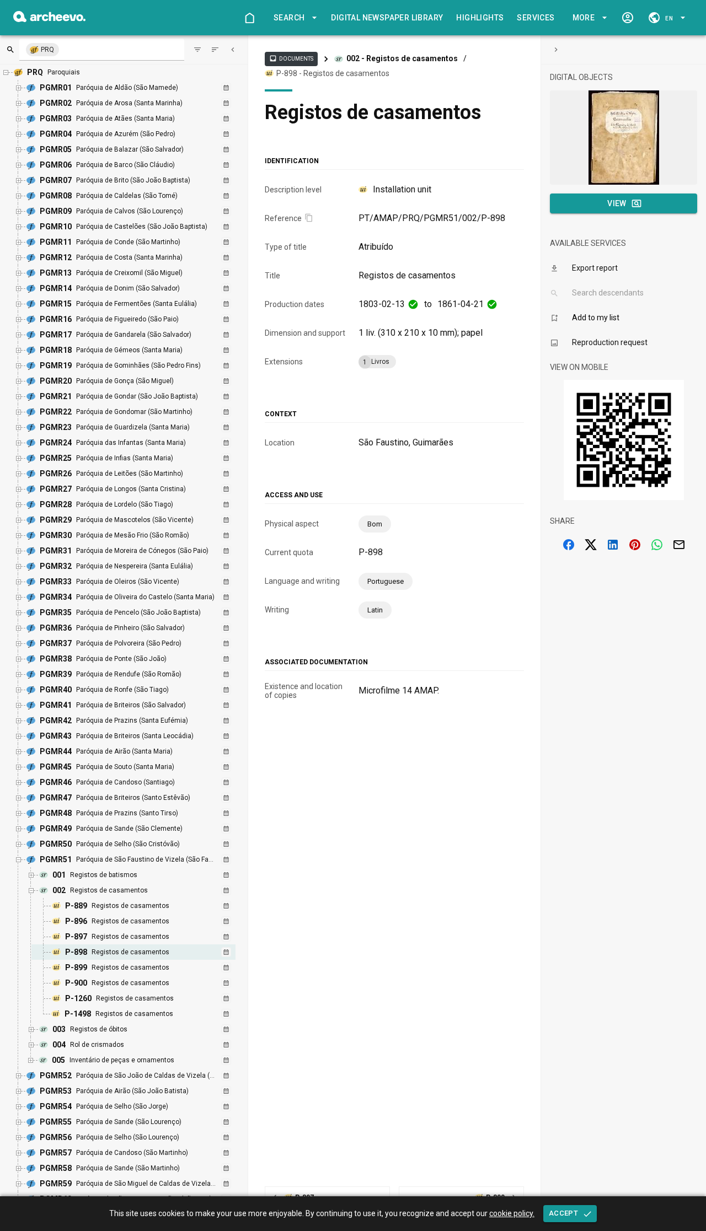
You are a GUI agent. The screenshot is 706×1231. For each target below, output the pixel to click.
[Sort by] (197, 49)
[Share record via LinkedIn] (613, 545)
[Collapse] (233, 49)
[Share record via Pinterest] (635, 545)
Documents (291, 58)
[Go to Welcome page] (249, 18)
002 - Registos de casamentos (402, 58)
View (617, 203)
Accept (563, 1213)
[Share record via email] (679, 545)
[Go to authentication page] (628, 18)
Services (535, 17)
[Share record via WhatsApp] (657, 545)
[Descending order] (215, 49)
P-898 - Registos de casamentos (332, 73)
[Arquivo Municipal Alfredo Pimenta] (49, 19)
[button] (293, 18)
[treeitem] (145, 952)
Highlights (480, 17)
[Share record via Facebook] (569, 545)
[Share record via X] (591, 545)
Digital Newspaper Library (387, 17)
